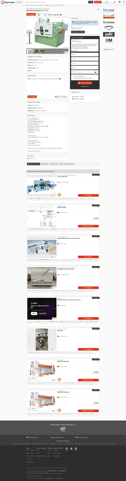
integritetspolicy (49, 478)
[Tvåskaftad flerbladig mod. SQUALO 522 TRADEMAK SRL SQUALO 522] (41, 278)
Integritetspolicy (85, 86)
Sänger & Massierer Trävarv (56, 443)
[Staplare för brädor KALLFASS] (41, 339)
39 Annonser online (76, 29)
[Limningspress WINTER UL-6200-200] (41, 370)
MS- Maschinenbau (38, 62)
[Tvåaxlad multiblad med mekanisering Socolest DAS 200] (41, 186)
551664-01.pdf (32, 158)
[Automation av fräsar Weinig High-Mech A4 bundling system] (41, 247)
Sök (91, 2)
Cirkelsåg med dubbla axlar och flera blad (48, 60)
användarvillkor (58, 478)
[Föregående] (27, 35)
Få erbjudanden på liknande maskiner (83, 78)
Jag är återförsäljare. (79, 76)
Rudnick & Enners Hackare (81, 443)
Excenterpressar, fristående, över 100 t (97, 443)
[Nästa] (67, 35)
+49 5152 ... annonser (79, 96)
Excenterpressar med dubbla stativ (40, 443)
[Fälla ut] (63, 202)
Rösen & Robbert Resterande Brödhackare (21, 443)
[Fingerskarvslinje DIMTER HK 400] (41, 216)
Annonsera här (109, 49)
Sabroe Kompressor (68, 443)
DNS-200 (34, 65)
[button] (124, 2)
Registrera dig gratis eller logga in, (88, 22)
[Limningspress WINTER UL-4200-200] (41, 401)
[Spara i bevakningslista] (96, 9)
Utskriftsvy (45, 164)
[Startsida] (26, 5)
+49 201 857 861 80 (33, 437)
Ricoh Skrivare (111, 443)
